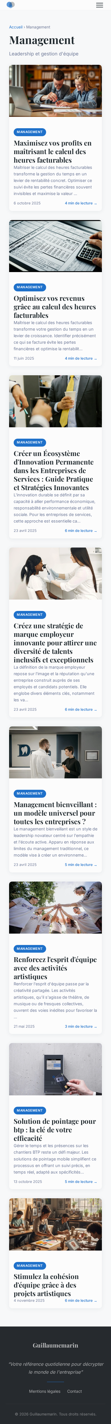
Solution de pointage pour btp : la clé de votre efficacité (55, 1129)
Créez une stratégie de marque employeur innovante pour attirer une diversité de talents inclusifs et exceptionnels (55, 642)
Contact (74, 1391)
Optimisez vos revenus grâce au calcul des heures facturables (55, 306)
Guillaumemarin (55, 1345)
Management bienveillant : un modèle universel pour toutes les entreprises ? (55, 813)
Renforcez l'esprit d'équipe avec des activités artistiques (55, 968)
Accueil (15, 27)
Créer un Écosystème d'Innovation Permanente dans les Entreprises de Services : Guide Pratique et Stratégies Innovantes (54, 470)
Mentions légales (44, 1391)
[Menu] (99, 5)
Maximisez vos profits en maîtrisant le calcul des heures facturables (53, 151)
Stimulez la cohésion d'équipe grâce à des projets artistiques (46, 1285)
